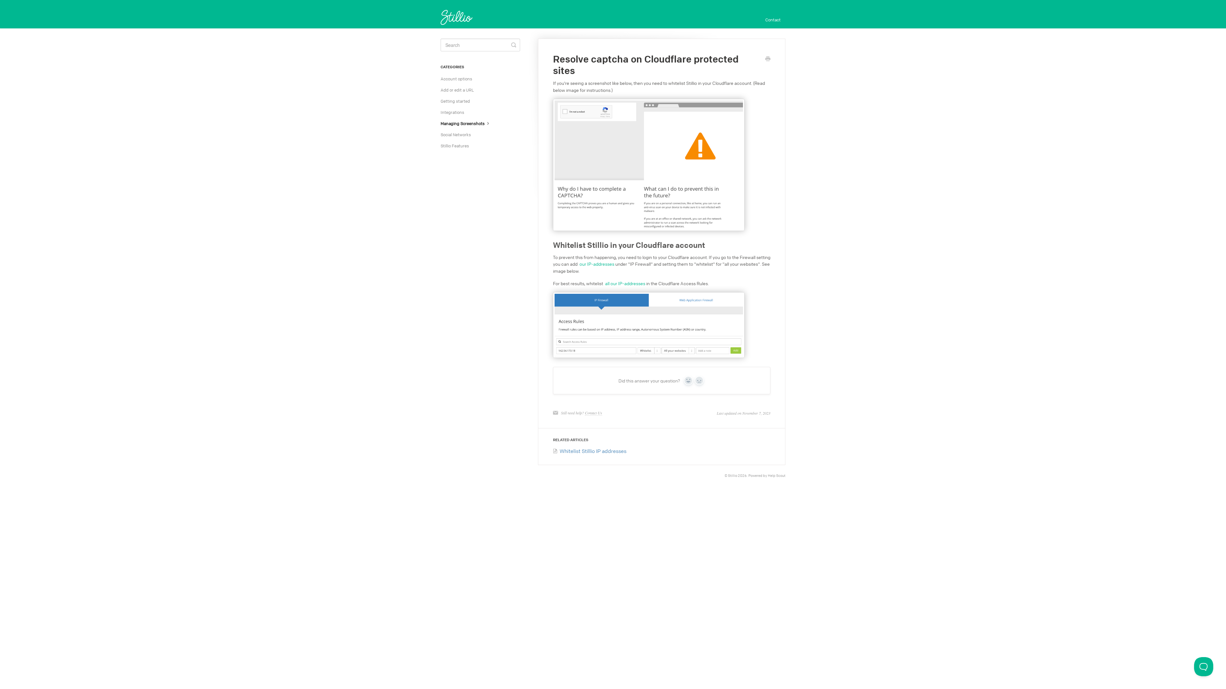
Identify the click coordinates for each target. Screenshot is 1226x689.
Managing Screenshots (463, 123)
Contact (773, 19)
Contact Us (593, 412)
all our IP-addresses (625, 283)
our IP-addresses (596, 264)
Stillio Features (455, 145)
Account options (456, 78)
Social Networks (456, 134)
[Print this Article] (767, 59)
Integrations (452, 112)
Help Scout (776, 475)
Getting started (455, 101)
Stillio (732, 475)
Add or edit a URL (457, 90)
